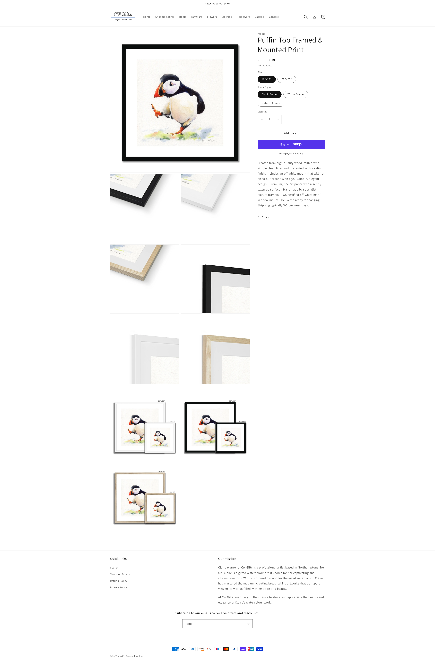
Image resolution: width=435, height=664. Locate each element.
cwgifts (122, 656)
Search (114, 567)
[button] (306, 17)
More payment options (291, 153)
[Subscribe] (248, 623)
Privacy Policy (118, 587)
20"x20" (287, 79)
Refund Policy (118, 581)
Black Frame (270, 94)
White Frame (296, 94)
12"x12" (267, 79)
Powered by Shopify (136, 656)
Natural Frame (271, 103)
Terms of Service (120, 574)
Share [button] (265, 217)
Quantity (262, 111)
